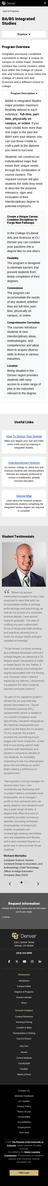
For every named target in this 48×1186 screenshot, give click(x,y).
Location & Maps (24, 1028)
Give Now (24, 1132)
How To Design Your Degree (24, 436)
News (24, 1003)
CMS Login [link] (24, 1173)
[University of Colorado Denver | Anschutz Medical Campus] (24, 935)
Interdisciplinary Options (24, 462)
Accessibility (24, 1117)
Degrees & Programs (24, 992)
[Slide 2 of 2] (26, 882)
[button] (24, 34)
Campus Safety (24, 986)
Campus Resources (24, 1016)
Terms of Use (24, 1111)
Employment (24, 1127)
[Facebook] (8, 965)
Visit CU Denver (24, 1039)
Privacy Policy (24, 1106)
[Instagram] (31, 965)
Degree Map (24, 496)
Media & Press (24, 1074)
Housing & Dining (24, 1022)
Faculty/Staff (24, 1063)
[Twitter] (15, 965)
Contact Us (24, 1090)
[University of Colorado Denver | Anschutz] (8, 3)
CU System (24, 1101)
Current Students (24, 1058)
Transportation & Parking (24, 1033)
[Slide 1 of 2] (21, 882)
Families (24, 1069)
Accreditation (24, 1122)
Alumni (24, 1052)
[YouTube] (23, 965)
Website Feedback (24, 1096)
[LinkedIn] (38, 965)
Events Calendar (24, 997)
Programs (14, 11)
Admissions (24, 981)
